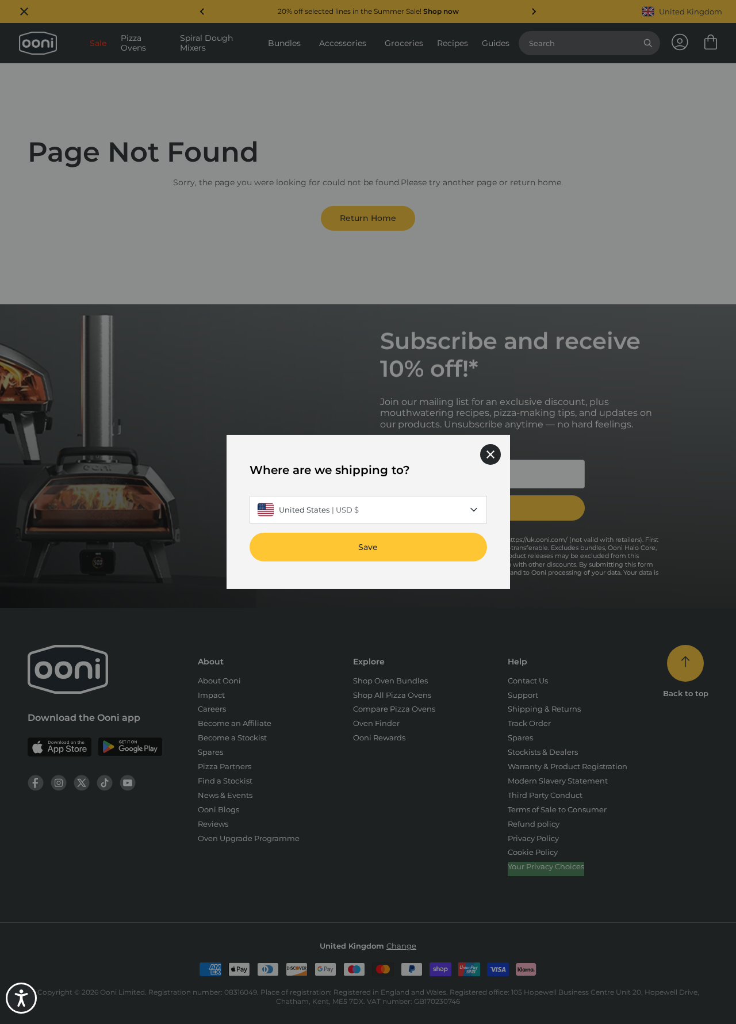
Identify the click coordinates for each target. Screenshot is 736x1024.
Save (368, 547)
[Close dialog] (490, 454)
